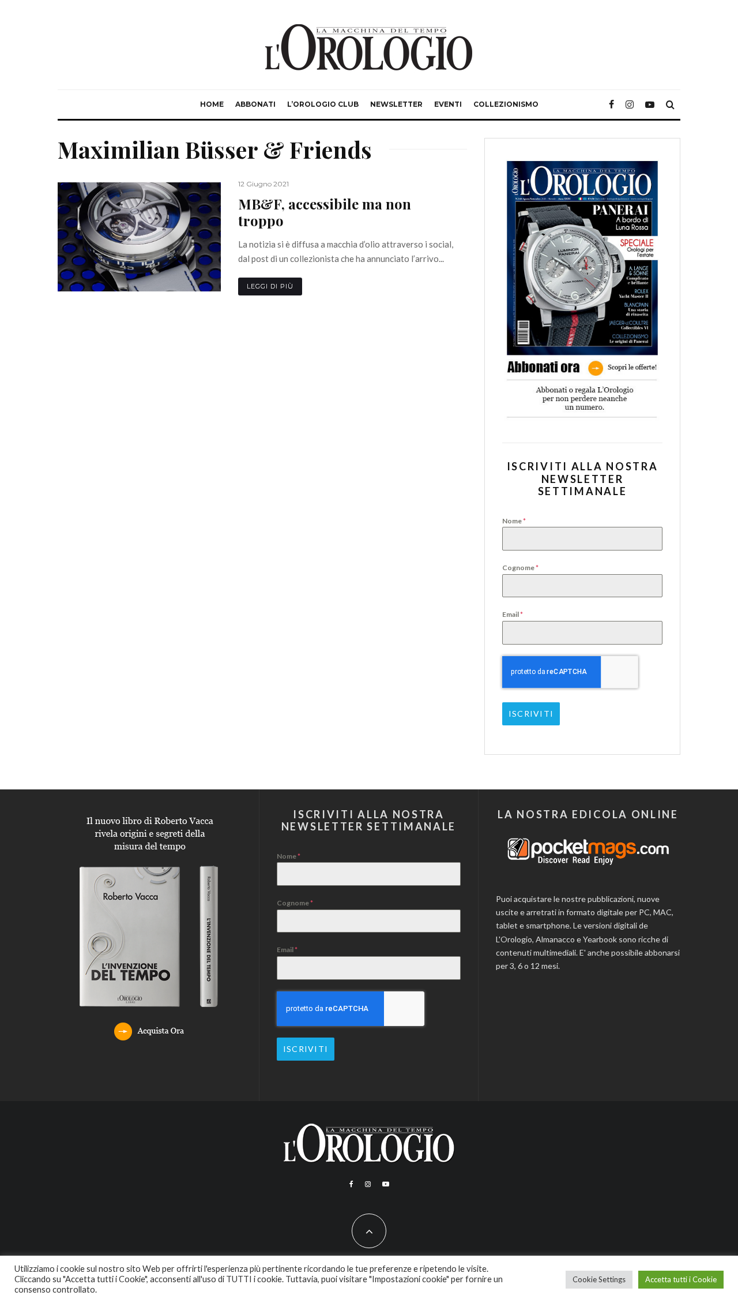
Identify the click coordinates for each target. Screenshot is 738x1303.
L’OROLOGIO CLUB (323, 104)
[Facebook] (611, 104)
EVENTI (448, 104)
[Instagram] (629, 104)
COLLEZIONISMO (506, 104)
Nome (514, 520)
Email (512, 614)
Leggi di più (270, 286)
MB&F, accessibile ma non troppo (324, 212)
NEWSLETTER (396, 104)
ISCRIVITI (531, 713)
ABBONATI (255, 104)
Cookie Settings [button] (599, 1279)
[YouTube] (649, 104)
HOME (212, 104)
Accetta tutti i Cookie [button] (681, 1279)
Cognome (520, 567)
